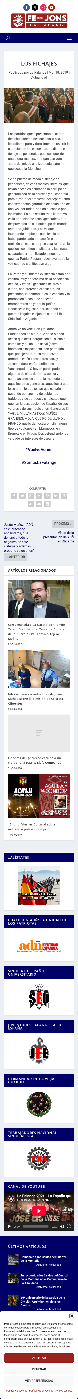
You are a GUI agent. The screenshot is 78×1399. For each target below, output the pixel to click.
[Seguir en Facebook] (26, 7)
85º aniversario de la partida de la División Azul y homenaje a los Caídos (43, 1301)
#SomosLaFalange (39, 462)
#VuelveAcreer (39, 449)
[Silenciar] (62, 1226)
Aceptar (39, 1358)
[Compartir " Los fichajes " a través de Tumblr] (39, 496)
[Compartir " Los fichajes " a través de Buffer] (64, 496)
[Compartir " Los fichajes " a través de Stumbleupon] (31, 504)
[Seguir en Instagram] (43, 7)
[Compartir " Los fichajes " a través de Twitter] (22, 496)
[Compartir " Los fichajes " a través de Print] (47, 504)
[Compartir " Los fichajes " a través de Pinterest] (47, 496)
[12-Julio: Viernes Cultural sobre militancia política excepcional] (39, 796)
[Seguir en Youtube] (51, 7)
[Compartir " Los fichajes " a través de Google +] (31, 496)
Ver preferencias (39, 1381)
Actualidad (39, 77)
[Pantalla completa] (69, 1226)
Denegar (39, 1369)
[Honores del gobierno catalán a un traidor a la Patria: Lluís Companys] (39, 733)
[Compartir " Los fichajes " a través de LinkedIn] (56, 496)
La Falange (38, 72)
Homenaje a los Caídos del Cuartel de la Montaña (43, 1258)
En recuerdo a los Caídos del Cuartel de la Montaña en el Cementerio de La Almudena (44, 1279)
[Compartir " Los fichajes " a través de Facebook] (14, 496)
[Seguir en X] (35, 7)
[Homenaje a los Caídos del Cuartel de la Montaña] (13, 1259)
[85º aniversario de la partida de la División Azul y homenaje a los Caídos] (13, 1300)
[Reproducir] (9, 1226)
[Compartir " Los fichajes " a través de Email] (39, 504)
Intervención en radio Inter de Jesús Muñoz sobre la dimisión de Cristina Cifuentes (35, 698)
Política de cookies (16, 1390)
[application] (39, 1211)
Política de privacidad (41, 1390)
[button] (72, 1316)
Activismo (42, 1264)
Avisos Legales (64, 1390)
